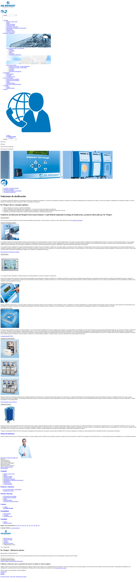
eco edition (11, 68)
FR (23, 525)
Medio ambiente (10, 74)
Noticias (8, 86)
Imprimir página (4, 468)
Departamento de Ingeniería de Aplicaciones (16, 28)
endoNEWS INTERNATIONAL (10, 553)
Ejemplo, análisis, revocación (7, 561)
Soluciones (11, 53)
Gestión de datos (4, 254)
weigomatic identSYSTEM (6, 308)
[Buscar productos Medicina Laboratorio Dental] (5, 460)
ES (32, 525)
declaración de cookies (61, 568)
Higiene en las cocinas (8, 490)
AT (25, 525)
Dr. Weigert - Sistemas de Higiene (11, 188)
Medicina (11, 49)
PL (27, 525)
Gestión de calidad (10, 25)
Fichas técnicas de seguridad (12, 79)
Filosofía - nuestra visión (11, 21)
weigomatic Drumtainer (6, 404)
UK (21, 525)
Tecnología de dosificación (15, 54)
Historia (8, 22)
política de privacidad (77, 220)
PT (39, 525)
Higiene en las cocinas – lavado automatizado (19, 66)
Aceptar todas (4, 571)
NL (18, 525)
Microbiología (9, 29)
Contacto (5, 89)
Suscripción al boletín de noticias (13, 84)
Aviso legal (5, 542)
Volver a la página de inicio (7, 467)
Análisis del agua (10, 30)
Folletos (8, 81)
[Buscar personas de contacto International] (7, 465)
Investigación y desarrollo (12, 26)
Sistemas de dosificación (7, 433)
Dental (10, 52)
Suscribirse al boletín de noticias (8, 559)
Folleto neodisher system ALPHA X (9, 402)
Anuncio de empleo (10, 31)
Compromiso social (10, 76)
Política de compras (10, 24)
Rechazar (3, 574)
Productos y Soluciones (8, 33)
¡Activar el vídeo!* (5, 217)
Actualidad (5, 85)
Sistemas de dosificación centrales (8, 222)
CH (34, 525)
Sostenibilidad (6, 72)
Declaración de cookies (21, 576)
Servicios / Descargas (8, 77)
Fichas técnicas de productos (12, 80)
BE (36, 525)
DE (16, 525)
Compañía (5, 20)
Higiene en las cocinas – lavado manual (18, 67)
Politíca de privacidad (8, 543)
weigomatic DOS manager (6, 283)
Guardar (2, 573)
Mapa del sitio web (7, 538)
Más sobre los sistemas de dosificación (9, 457)
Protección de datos (18, 561)
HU (30, 525)
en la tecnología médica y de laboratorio (12, 190)
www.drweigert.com (15, 528)
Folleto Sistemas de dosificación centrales (10, 252)
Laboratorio (11, 50)
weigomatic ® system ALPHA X (7, 338)
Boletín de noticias (10, 83)
